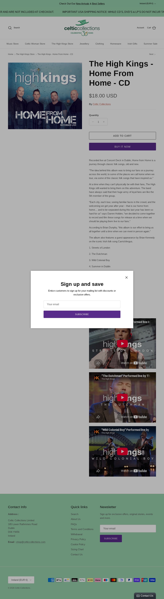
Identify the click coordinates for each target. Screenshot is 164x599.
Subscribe (82, 314)
